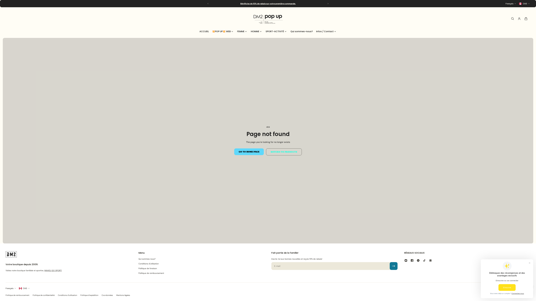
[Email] (430, 260)
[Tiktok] (424, 260)
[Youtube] (418, 260)
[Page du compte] (519, 19)
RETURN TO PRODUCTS (284, 152)
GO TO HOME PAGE (249, 152)
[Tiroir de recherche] (512, 19)
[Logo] (268, 18)
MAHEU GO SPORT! (53, 270)
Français (9, 288)
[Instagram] (406, 260)
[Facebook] (412, 260)
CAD (25, 288)
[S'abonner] (394, 266)
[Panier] (526, 19)
